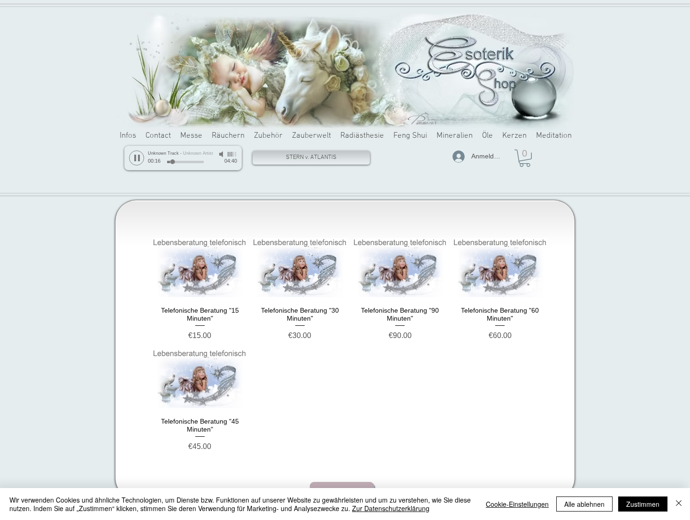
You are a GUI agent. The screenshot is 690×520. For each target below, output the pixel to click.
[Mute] (222, 154)
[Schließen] (678, 504)
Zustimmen (642, 504)
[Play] (136, 158)
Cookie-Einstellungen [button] (517, 504)
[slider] (232, 154)
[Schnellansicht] (200, 267)
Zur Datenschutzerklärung (390, 508)
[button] (524, 158)
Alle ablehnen (584, 504)
